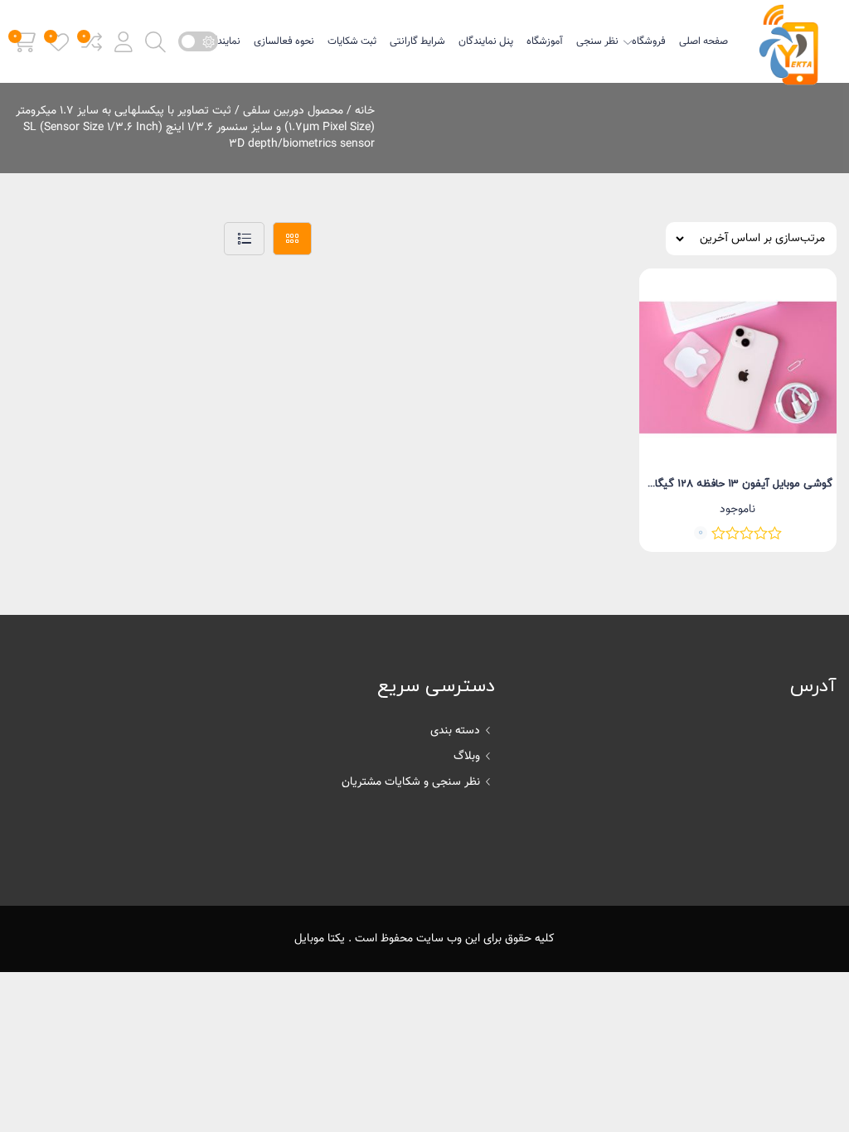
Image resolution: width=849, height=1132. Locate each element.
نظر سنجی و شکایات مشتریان (411, 782)
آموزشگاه (544, 41)
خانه (365, 111)
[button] (123, 41)
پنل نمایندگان (485, 41)
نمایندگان (221, 41)
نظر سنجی (597, 41)
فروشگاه (649, 41)
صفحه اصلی (703, 41)
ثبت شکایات (351, 41)
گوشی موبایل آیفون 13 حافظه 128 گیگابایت (733, 484)
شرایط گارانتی (417, 41)
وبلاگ (467, 756)
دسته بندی (455, 731)
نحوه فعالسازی (284, 41)
